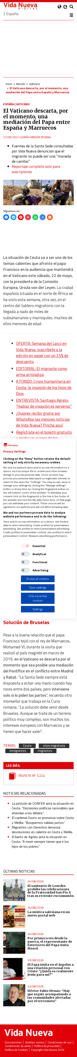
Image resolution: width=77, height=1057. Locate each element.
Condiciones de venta (18, 1046)
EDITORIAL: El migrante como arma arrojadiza (41, 372)
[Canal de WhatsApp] (35, 217)
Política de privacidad (46, 1046)
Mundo (20, 84)
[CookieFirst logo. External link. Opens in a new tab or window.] (10, 445)
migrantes (45, 751)
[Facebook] (6, 217)
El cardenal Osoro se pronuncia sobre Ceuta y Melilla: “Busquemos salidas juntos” (43, 820)
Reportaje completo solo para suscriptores (36, 169)
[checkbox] (25, 546)
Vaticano (34, 84)
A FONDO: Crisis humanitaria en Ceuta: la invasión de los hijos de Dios (43, 387)
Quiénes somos (34, 1042)
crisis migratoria (54, 746)
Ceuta (27, 746)
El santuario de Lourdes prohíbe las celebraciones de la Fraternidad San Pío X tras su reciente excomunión (50, 891)
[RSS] (50, 217)
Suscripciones (13, 1042)
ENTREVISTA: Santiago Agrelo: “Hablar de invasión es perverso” (44, 403)
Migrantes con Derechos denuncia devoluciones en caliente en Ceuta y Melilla (42, 829)
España (8, 104)
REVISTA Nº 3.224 (31, 775)
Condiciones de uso (60, 1042)
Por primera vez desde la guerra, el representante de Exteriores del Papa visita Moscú (49, 943)
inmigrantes (18, 751)
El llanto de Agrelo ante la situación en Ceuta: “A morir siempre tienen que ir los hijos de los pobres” (40, 841)
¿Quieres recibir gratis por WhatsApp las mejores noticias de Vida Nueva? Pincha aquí (43, 419)
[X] (13, 217)
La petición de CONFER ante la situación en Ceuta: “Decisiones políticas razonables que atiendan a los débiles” (43, 808)
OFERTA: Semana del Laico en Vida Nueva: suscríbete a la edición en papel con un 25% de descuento (42, 352)
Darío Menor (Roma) (36, 137)
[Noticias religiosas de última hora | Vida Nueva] (20, 6)
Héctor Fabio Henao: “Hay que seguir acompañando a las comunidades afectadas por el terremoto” (49, 996)
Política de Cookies (16, 1050)
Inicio (9, 84)
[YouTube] (21, 217)
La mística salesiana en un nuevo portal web (48, 913)
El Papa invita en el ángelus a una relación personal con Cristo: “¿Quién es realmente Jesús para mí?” (50, 970)
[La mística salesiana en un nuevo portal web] (14, 916)
